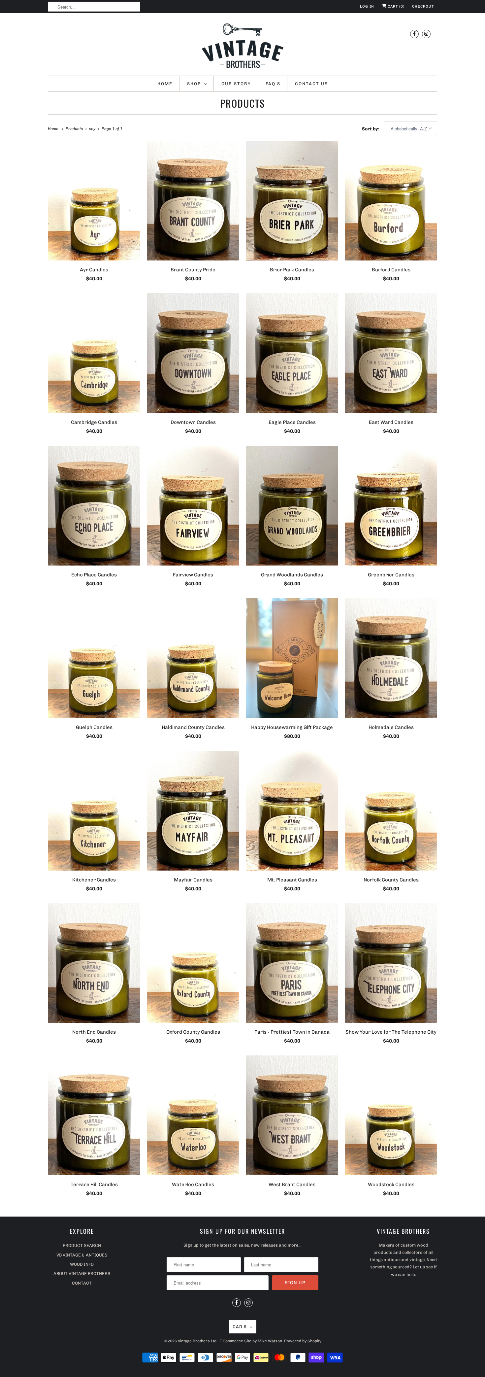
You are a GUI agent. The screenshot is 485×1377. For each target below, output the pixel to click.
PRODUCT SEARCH (82, 1245)
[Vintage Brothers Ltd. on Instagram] (426, 33)
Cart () (395, 6)
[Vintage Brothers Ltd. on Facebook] (414, 33)
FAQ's (273, 83)
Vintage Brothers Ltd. (197, 1341)
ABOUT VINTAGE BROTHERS (81, 1273)
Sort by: (371, 129)
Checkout (423, 6)
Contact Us (311, 83)
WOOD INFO (82, 1264)
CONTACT (82, 1283)
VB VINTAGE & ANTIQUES (81, 1255)
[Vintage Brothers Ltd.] (242, 45)
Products (242, 103)
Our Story (236, 83)
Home (165, 83)
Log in (367, 6)
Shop (194, 83)
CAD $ (239, 1326)
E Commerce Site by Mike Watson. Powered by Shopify (270, 1341)
